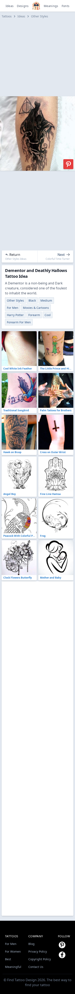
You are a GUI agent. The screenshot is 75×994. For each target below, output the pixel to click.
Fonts (66, 6)
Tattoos (7, 16)
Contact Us (35, 967)
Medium (46, 300)
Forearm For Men (19, 322)
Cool (48, 315)
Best (8, 959)
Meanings (51, 6)
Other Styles (39, 16)
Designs (23, 6)
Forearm (34, 315)
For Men (12, 308)
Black (32, 300)
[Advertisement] (37, 57)
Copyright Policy (39, 959)
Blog (31, 944)
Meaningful (13, 967)
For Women (13, 951)
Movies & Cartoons (36, 308)
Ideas (10, 6)
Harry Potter (15, 315)
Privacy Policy (37, 951)
